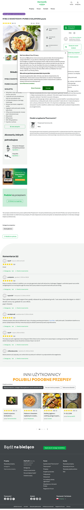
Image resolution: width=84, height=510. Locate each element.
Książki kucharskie (48, 471)
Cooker (49, 418)
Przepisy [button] (31, 9)
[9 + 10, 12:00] (72, 400)
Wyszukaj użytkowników (70, 469)
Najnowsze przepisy (10, 469)
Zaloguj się (27, 468)
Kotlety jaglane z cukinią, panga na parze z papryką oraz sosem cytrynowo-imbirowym (52, 415)
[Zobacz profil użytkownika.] (66, 39)
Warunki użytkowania (35, 506)
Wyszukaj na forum (68, 466)
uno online (22, 354)
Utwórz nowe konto (29, 470)
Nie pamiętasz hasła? (30, 473)
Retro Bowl (33, 339)
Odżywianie (46, 474)
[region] (42, 72)
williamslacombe (13, 351)
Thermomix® (47, 466)
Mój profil (29, 463)
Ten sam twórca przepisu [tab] (52, 387)
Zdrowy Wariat (77, 37)
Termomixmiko (11, 418)
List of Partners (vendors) (27, 83)
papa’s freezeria (7, 304)
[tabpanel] (42, 412)
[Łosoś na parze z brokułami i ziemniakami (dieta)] (12, 400)
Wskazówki (46, 477)
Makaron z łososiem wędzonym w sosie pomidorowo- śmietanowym (30, 415)
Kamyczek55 (71, 416)
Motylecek (30, 418)
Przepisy (6, 461)
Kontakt (26, 506)
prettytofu (11, 277)
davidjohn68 (11, 314)
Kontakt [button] (45, 9)
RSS (64, 471)
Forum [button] (39, 9)
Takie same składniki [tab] (69, 387)
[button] (71, 3)
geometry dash (36, 283)
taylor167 (10, 295)
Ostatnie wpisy (28, 475)
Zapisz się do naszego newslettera (55, 448)
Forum (45, 461)
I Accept (48, 88)
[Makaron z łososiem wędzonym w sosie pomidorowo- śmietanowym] (32, 400)
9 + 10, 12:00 (68, 413)
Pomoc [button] (53, 9)
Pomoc (68, 506)
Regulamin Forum (48, 488)
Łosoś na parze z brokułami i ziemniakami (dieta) (10, 415)
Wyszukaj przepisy (9, 464)
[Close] (65, 53)
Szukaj (65, 461)
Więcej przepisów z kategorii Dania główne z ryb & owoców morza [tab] (23, 387)
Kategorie (7, 466)
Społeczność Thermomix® (51, 464)
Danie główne (8, 229)
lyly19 (9, 261)
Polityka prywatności (48, 506)
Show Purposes (36, 88)
